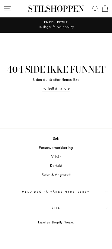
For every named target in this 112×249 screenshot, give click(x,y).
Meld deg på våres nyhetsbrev (56, 192)
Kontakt (56, 165)
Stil (56, 208)
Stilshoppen (56, 9)
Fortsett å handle (56, 88)
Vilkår (56, 156)
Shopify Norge (62, 222)
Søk (56, 138)
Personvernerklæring (56, 147)
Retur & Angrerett (56, 174)
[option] (56, 25)
